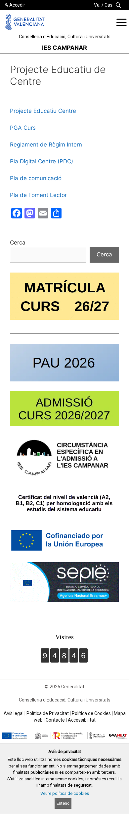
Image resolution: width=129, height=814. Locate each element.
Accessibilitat (82, 720)
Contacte (55, 720)
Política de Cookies (91, 713)
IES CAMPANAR (64, 47)
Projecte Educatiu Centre (43, 111)
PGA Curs (23, 127)
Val (97, 5)
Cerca (17, 242)
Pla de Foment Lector (38, 195)
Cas (108, 5)
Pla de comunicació (36, 178)
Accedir (17, 5)
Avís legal (13, 713)
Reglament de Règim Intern (46, 144)
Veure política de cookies (64, 793)
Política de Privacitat (47, 713)
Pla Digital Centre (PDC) (41, 161)
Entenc (63, 803)
